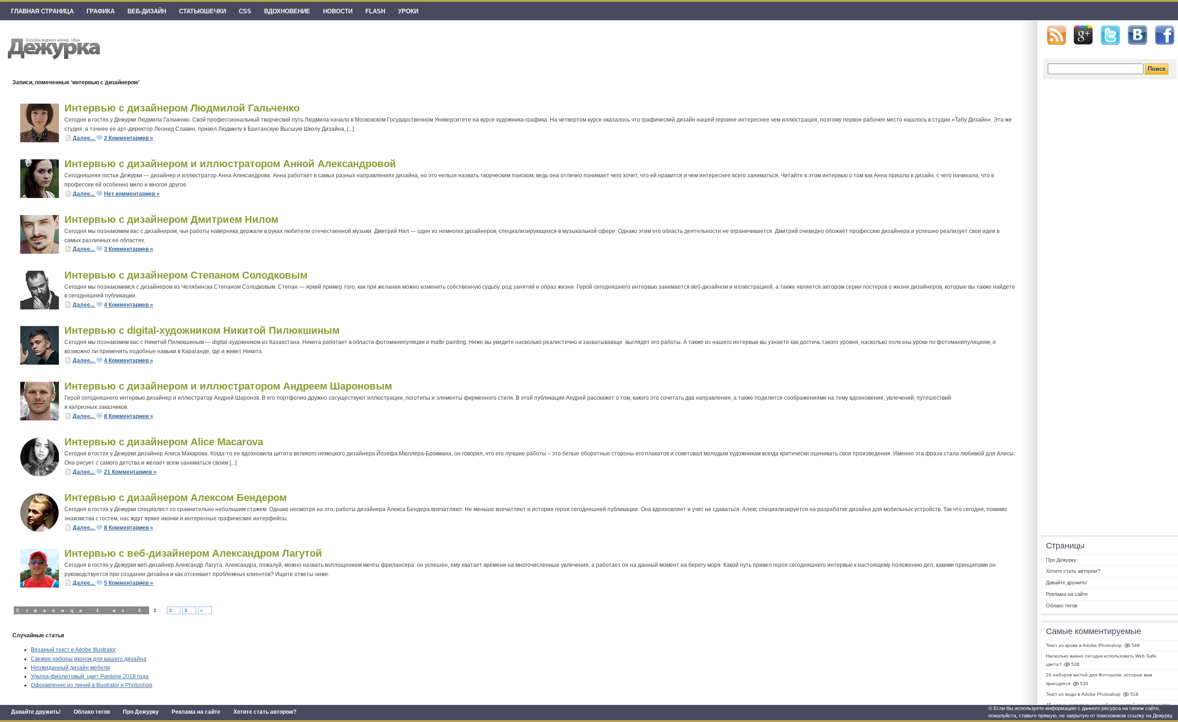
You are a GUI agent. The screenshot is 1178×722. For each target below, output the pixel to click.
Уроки (408, 11)
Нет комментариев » (132, 194)
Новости (337, 11)
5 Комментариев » (128, 583)
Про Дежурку (141, 712)
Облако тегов (92, 712)
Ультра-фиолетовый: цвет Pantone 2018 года (90, 676)
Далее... (84, 138)
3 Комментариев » (128, 249)
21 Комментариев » (130, 472)
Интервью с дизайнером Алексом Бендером (175, 497)
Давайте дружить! (36, 712)
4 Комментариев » (128, 305)
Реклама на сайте (196, 712)
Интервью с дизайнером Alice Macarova (163, 442)
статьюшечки (202, 11)
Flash (375, 11)
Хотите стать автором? (264, 712)
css (245, 11)
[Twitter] (1110, 35)
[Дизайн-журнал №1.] (52, 47)
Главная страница (42, 11)
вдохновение (287, 11)
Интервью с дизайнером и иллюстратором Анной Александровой (230, 163)
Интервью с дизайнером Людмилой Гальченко (182, 108)
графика (101, 11)
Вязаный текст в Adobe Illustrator (73, 649)
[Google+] (1083, 35)
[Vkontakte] (1137, 35)
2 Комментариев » (128, 138)
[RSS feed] (1056, 35)
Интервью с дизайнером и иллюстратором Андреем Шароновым (228, 386)
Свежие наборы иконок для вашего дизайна (88, 659)
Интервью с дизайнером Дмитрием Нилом (171, 219)
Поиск (1157, 68)
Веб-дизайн (146, 11)
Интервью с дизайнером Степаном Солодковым (185, 275)
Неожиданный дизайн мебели (70, 667)
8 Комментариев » (128, 416)
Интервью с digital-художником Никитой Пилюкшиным (202, 330)
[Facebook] (1164, 35)
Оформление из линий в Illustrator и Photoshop (91, 685)
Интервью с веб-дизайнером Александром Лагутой (193, 553)
